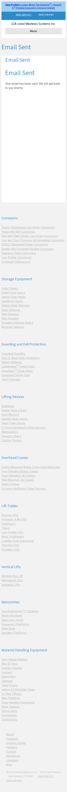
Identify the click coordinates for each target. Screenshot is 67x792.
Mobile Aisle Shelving (15, 305)
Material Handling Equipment (24, 650)
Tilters (5, 528)
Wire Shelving (10, 314)
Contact (11, 752)
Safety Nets (9, 711)
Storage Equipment (16, 279)
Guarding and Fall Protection (23, 344)
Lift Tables (9, 505)
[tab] (33, 213)
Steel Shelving (10, 310)
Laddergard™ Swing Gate (17, 366)
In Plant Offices (11, 694)
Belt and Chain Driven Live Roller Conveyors (29, 236)
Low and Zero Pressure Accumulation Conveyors (33, 240)
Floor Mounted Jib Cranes (18, 476)
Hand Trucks (9, 685)
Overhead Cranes (14, 457)
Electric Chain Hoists (14, 419)
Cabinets (7, 681)
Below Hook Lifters (14, 410)
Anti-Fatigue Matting (14, 659)
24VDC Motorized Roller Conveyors (24, 244)
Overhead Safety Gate (15, 375)
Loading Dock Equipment (17, 541)
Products (12, 739)
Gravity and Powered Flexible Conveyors (27, 249)
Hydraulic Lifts (10, 585)
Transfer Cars (10, 545)
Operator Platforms (14, 633)
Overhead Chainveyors (16, 262)
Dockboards (9, 719)
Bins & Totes (9, 664)
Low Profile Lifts (12, 532)
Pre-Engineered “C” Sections (20, 611)
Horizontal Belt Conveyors (18, 232)
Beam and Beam (12, 616)
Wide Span (8, 628)
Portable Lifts (10, 550)
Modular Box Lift (12, 576)
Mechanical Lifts (12, 580)
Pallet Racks (9, 288)
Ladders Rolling (11, 668)
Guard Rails (8, 676)
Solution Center (16, 743)
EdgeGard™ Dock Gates (17, 371)
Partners (11, 747)
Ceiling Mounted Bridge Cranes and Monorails (30, 467)
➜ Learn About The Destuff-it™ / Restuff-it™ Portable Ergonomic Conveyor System (33, 6)
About (10, 734)
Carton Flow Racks (13, 297)
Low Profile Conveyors (16, 257)
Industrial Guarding (13, 354)
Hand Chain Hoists (13, 423)
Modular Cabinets (12, 327)
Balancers (7, 406)
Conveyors (9, 218)
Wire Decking (9, 318)
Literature (12, 760)
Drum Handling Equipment (18, 702)
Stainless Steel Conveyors (18, 253)
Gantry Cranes (10, 484)
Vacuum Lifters (11, 436)
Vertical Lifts (11, 566)
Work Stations (10, 707)
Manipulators (9, 432)
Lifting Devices (12, 396)
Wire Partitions (10, 698)
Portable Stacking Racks (17, 323)
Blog (9, 765)
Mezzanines (10, 602)
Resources (13, 756)
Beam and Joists (12, 620)
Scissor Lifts (9, 515)
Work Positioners (12, 537)
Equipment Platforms (15, 624)
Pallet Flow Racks (13, 293)
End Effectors (10, 415)
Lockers (6, 672)
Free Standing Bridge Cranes (19, 471)
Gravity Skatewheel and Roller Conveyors (28, 227)
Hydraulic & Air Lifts (14, 519)
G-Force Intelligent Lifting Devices (23, 428)
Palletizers (8, 524)
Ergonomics (9, 715)
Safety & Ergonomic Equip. (18, 689)
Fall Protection (10, 379)
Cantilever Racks (12, 301)
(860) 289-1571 (23, 14)
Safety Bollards (11, 362)
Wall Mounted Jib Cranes (17, 480)
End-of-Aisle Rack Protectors (20, 358)
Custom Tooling (11, 440)
